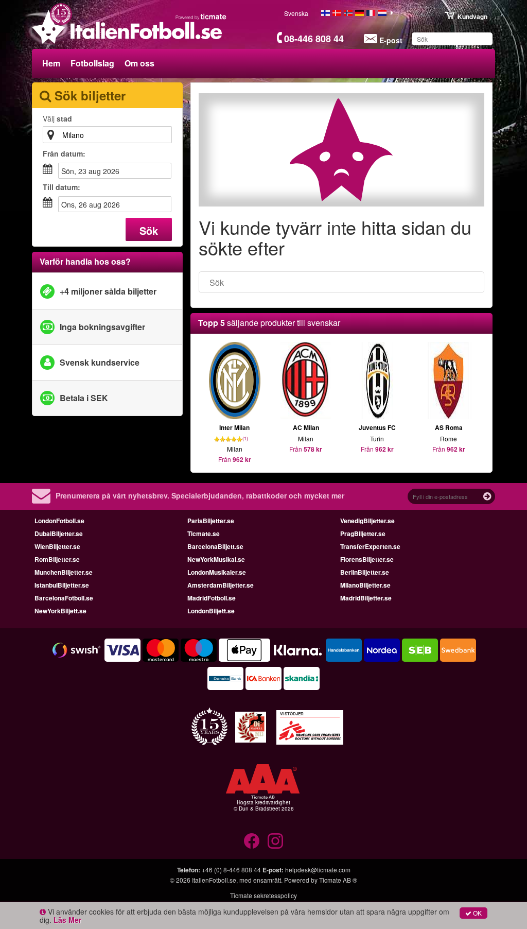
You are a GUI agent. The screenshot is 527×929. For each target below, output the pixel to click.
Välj (57, 118)
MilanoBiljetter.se (365, 585)
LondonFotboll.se (59, 520)
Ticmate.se (203, 533)
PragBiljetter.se (362, 533)
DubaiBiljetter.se (58, 533)
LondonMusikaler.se (216, 572)
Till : (61, 187)
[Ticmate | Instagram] (275, 841)
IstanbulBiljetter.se (61, 585)
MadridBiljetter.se (366, 598)
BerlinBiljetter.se (364, 572)
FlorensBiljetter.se (367, 559)
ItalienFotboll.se (214, 879)
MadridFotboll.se (211, 598)
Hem (51, 63)
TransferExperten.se (370, 546)
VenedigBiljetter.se (367, 520)
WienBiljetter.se (57, 546)
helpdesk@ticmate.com (317, 869)
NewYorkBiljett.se (60, 610)
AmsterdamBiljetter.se (220, 585)
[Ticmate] (201, 16)
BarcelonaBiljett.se (215, 546)
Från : (64, 153)
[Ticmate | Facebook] (251, 841)
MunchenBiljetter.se (63, 572)
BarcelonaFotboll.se (63, 598)
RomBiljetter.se (57, 559)
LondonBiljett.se (211, 610)
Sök (148, 230)
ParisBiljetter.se (210, 520)
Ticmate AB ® (338, 879)
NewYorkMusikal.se (216, 559)
